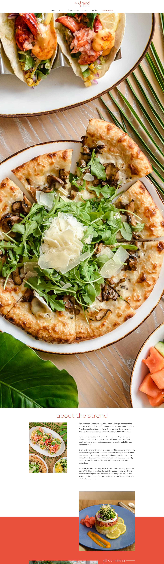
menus (62, 10)
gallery (95, 10)
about (53, 10)
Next (161, 210)
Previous (2, 210)
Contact (85, 10)
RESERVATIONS (107, 10)
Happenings (73, 10)
